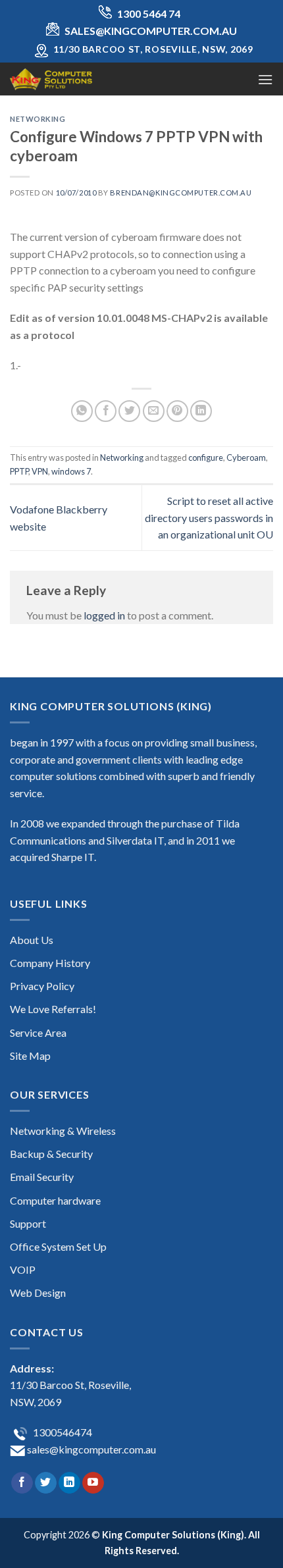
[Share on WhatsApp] (82, 411)
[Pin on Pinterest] (177, 411)
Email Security (42, 1176)
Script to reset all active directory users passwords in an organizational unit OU (209, 517)
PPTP (19, 471)
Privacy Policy (42, 986)
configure (205, 457)
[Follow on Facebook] (22, 1483)
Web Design (38, 1292)
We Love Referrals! (53, 1009)
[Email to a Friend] (154, 411)
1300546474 (61, 1432)
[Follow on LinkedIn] (69, 1483)
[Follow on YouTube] (93, 1483)
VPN (40, 471)
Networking (38, 119)
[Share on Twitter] (129, 411)
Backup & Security (51, 1153)
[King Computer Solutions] (76, 79)
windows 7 (71, 471)
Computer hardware (55, 1200)
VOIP (23, 1269)
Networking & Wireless (63, 1130)
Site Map (30, 1055)
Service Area (38, 1032)
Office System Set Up (58, 1246)
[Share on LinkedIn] (201, 411)
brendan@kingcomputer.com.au (180, 192)
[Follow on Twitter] (46, 1483)
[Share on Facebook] (105, 411)
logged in (104, 615)
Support (28, 1223)
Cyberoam (246, 457)
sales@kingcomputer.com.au (90, 1449)
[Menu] (265, 79)
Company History (50, 962)
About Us (31, 939)
